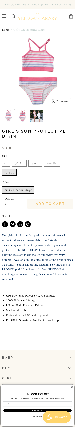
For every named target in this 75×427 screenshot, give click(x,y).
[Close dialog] (72, 387)
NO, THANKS (37, 416)
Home (5, 29)
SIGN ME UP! (37, 410)
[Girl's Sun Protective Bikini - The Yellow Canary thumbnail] (8, 115)
